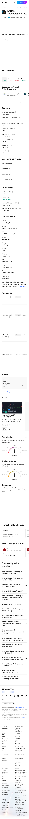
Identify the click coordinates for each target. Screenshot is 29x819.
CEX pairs (4, 740)
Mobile (3, 778)
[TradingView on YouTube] (10, 696)
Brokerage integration (21, 812)
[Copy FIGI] (14, 272)
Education (4, 801)
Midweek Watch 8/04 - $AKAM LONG (9, 416)
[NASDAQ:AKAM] (3, 412)
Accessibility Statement (18, 786)
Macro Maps (5, 772)
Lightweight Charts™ (20, 801)
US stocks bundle (19, 752)
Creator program (6, 790)
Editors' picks (5, 802)
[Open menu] (2, 2)
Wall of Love (5, 787)
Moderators (5, 794)
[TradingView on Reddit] (3, 700)
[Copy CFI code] (8, 278)
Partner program (19, 814)
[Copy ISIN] (13, 261)
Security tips (18, 789)
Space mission (19, 758)
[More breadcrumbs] (9, 7)
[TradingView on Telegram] (22, 696)
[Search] (14, 2)
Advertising (18, 810)
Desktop (4, 780)
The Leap (17, 743)
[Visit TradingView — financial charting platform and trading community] (8, 70)
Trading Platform (19, 804)
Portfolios (4, 767)
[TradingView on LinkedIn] (18, 696)
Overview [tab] (4, 34)
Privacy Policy (19, 782)
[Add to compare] (18, 94)
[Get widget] (25, 437)
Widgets (17, 797)
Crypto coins (5, 738)
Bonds (3, 736)
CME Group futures (20, 748)
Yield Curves (5, 768)
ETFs (3, 734)
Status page (18, 792)
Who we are (18, 756)
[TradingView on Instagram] (14, 696)
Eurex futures (18, 750)
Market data (18, 731)
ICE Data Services (20, 707)
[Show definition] (15, 112)
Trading (4, 799)
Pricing (17, 730)
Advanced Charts (19, 802)
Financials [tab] (12, 34)
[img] (24, 17)
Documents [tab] (21, 34)
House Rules (5, 792)
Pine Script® (5, 774)
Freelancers (5, 811)
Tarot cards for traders (21, 772)
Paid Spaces (5, 812)
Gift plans (17, 733)
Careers (17, 763)
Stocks (3, 733)
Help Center (18, 762)
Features (17, 728)
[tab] (18, 297)
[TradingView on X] (3, 696)
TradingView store (20, 770)
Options (4, 770)
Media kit (17, 765)
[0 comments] (9, 429)
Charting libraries (19, 799)
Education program (20, 815)
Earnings (4, 758)
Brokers (17, 740)
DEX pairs (4, 741)
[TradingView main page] (6, 2)
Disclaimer (18, 780)
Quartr (23, 717)
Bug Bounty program (20, 790)
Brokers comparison (20, 741)
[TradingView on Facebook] (6, 696)
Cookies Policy (19, 784)
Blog (16, 760)
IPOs (3, 762)
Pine (3, 743)
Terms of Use (18, 778)
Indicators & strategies (7, 807)
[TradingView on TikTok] (26, 696)
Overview (17, 738)
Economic (4, 756)
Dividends (4, 760)
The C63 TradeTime (20, 774)
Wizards (4, 809)
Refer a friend (5, 789)
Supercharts (5, 728)
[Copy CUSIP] (11, 267)
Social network (5, 785)
